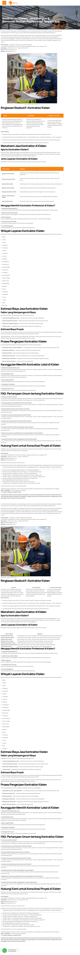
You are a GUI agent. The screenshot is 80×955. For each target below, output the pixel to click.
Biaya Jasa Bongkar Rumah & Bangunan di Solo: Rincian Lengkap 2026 (20, 478)
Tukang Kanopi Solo (56, 467)
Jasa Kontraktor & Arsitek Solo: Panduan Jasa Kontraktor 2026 (18, 481)
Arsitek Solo (31, 465)
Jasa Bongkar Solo (47, 465)
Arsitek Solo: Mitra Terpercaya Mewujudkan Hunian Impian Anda (26, 488)
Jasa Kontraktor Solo (57, 465)
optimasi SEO (48, 488)
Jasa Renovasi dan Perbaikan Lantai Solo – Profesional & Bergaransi (19, 473)
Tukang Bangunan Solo (32, 467)
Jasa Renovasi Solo (8, 467)
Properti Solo (38, 465)
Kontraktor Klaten (5, 31)
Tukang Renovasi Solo (44, 467)
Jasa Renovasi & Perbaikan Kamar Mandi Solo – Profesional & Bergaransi (20, 470)
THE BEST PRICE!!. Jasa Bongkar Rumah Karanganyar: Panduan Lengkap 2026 (22, 475)
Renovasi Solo (13, 465)
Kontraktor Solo (5, 465)
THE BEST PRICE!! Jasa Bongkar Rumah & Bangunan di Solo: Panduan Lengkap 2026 (23, 476)
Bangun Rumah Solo (22, 465)
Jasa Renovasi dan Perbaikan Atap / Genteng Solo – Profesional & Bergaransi (22, 471)
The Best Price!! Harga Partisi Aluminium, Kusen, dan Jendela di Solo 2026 (21, 483)
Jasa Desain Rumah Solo (20, 467)
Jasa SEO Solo (4, 494)
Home (4, 13)
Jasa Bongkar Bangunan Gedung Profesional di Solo (15, 480)
